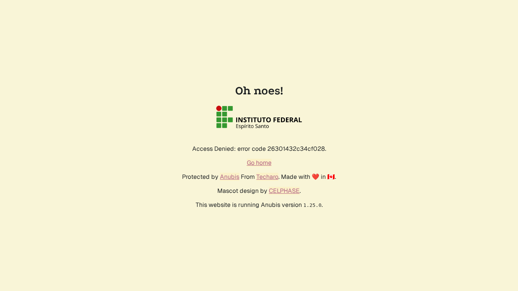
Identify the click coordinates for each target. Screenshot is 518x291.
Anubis (229, 177)
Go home (259, 163)
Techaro (267, 177)
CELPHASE (284, 191)
